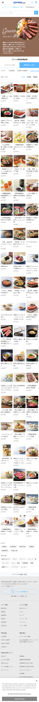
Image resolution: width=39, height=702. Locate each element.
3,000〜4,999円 (22, 71)
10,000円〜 (4, 647)
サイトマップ (4, 670)
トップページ (6, 7)
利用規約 (22, 656)
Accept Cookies (19, 699)
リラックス (23, 622)
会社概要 (22, 673)
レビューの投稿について (7, 586)
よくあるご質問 (5, 659)
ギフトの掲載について (7, 666)
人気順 (23, 77)
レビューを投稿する (21, 592)
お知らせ (3, 656)
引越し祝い (4, 625)
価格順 (35, 77)
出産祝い (3, 618)
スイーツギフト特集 (25, 636)
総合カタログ (23, 608)
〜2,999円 (11, 71)
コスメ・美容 (23, 625)
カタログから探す (9, 65)
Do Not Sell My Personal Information (19, 694)
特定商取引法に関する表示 (27, 666)
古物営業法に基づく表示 (26, 663)
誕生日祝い (4, 608)
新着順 (29, 77)
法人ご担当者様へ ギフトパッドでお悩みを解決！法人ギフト (29, 641)
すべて (3, 71)
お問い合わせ (4, 663)
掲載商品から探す (18, 7)
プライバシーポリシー (26, 670)
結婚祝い (3, 611)
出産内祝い (4, 622)
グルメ (21, 611)
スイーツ (22, 615)
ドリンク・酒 (23, 618)
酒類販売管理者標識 (25, 659)
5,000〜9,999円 (5, 643)
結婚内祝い (4, 615)
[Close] (36, 681)
